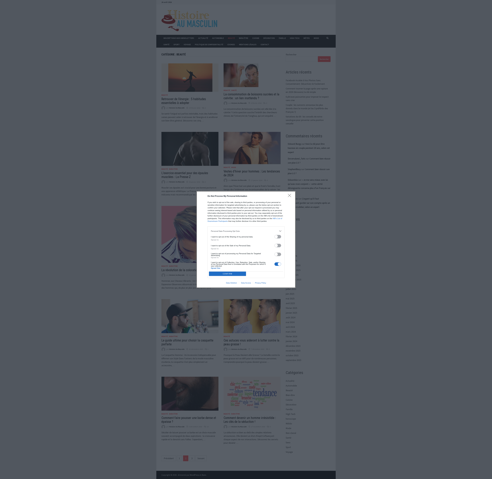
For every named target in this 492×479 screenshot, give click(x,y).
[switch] (277, 236)
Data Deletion (231, 283)
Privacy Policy (260, 283)
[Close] (290, 196)
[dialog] (246, 239)
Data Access (246, 283)
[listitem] (246, 231)
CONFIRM (227, 274)
